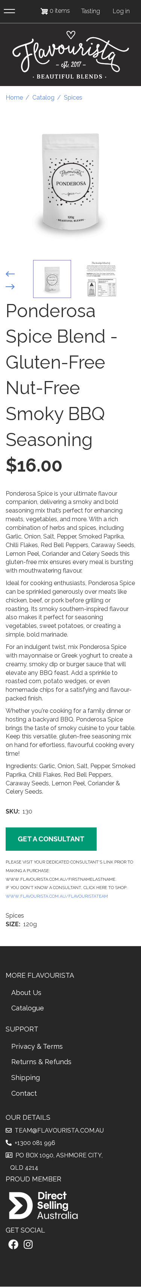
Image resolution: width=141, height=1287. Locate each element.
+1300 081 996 (33, 1142)
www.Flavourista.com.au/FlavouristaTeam (57, 895)
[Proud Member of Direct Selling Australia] (43, 1205)
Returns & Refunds (41, 1062)
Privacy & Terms (37, 1046)
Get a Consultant (51, 839)
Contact (24, 1093)
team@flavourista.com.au (58, 1130)
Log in (121, 11)
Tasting (90, 11)
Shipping (25, 1077)
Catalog (43, 97)
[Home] (70, 55)
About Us (26, 993)
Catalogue (27, 1008)
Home (14, 97)
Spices (73, 97)
